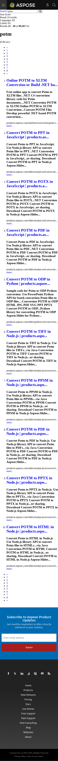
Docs (28, 704)
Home (28, 685)
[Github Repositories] (43, 674)
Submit (29, 647)
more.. (9, 125)
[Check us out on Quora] (36, 674)
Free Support (28, 713)
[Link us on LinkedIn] (22, 674)
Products (28, 690)
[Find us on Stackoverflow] (29, 674)
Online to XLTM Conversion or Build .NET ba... (32, 82)
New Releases (28, 694)
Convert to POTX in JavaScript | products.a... (29, 183)
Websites (28, 732)
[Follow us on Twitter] (16, 674)
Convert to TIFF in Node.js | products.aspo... (28, 333)
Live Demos (28, 708)
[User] (47, 5)
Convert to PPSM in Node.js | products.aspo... (29, 382)
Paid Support (28, 718)
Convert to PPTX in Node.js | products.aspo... (29, 480)
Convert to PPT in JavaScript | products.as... (27, 135)
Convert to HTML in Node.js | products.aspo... (30, 529)
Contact (40, 756)
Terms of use (31, 756)
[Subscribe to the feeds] (50, 674)
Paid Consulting (28, 722)
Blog (28, 727)
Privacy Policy (20, 756)
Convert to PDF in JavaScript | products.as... (27, 232)
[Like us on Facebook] (9, 674)
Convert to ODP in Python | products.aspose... (28, 281)
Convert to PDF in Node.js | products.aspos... (27, 431)
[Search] (54, 5)
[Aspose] (22, 5)
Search (3, 11)
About (28, 736)
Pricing (28, 699)
